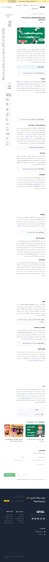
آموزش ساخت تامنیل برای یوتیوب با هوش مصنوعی (3, 76)
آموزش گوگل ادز (25, 5)
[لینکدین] (26, 414)
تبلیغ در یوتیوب (25, 398)
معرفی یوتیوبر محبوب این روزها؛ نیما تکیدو (3, 54)
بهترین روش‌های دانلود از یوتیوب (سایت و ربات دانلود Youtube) (3, 33)
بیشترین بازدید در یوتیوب (22, 84)
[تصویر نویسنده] (44, 23)
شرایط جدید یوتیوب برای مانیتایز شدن (30, 169)
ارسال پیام (10, 474)
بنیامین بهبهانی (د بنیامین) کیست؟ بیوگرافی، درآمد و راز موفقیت (3, 44)
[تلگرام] (21, 414)
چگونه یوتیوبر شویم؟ (33, 147)
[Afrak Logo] (35, 511)
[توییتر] (25, 414)
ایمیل (22, 457)
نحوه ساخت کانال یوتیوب (32, 232)
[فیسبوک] (23, 414)
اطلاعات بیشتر (12, 1)
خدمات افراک (32, 5)
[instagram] (38, 518)
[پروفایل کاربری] (2, 7)
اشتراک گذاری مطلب (8, 14)
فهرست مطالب (40, 67)
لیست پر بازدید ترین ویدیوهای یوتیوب (30, 343)
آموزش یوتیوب (18, 5)
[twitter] (44, 518)
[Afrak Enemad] (42, 538)
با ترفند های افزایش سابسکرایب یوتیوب (32, 184)
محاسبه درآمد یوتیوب (8, 522)
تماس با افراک (21, 520)
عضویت (6, 500)
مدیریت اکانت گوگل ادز (8, 516)
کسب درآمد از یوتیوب (34, 55)
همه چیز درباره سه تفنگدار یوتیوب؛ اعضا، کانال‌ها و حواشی (3, 65)
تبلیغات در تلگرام (9, 518)
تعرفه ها (22, 522)
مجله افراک (40, 13)
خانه (37, 5)
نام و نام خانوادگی (41, 457)
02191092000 (40, 534)
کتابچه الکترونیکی (35, 8)
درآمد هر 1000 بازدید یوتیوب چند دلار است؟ (29, 119)
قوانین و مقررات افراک (19, 518)
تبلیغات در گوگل (9, 514)
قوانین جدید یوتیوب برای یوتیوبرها (30, 73)
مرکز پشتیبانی (21, 516)
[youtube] (32, 518)
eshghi (41, 22)
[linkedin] (35, 518)
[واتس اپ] (19, 414)
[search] (5, 7)
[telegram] (41, 518)
